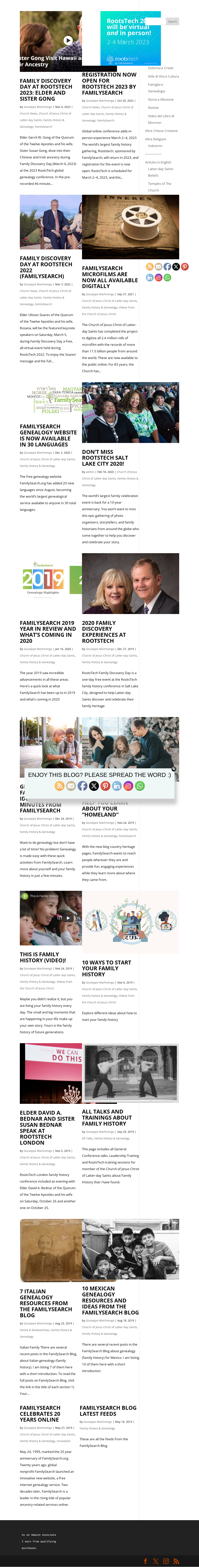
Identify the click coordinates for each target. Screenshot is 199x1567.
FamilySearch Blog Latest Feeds (108, 1410)
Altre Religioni (155, 139)
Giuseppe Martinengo (38, 107)
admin (90, 472)
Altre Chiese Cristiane (161, 130)
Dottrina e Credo (160, 68)
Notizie (153, 107)
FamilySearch (43, 126)
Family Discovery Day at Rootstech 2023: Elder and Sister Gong (46, 89)
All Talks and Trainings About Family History (107, 1117)
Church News (28, 113)
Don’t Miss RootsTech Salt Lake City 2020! (105, 457)
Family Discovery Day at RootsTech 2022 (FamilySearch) (46, 267)
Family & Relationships (34, 1330)
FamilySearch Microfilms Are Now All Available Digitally (110, 277)
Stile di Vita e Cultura (163, 76)
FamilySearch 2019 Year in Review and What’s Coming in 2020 (48, 631)
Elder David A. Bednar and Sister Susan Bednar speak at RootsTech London (47, 1127)
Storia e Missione (161, 99)
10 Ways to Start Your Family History (106, 968)
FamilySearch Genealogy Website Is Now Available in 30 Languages (48, 435)
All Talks (87, 1138)
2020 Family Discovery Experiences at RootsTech (104, 631)
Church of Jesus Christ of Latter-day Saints (109, 301)
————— (153, 154)
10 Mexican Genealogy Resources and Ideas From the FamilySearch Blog (110, 1300)
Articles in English (158, 162)
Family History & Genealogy (99, 307)
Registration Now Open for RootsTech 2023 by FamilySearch (109, 83)
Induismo (155, 145)
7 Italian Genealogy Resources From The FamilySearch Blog (46, 1303)
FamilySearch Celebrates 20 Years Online (40, 1413)
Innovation (64, 1441)
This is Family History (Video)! (43, 957)
